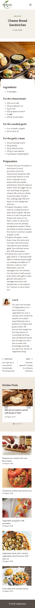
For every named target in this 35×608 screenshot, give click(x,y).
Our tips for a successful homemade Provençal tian (8, 365)
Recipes (17, 16)
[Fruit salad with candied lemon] (17, 576)
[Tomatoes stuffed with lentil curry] (17, 478)
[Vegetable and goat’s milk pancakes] (17, 508)
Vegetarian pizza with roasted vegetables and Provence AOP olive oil (15, 556)
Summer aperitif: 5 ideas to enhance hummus (26, 365)
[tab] (13, 423)
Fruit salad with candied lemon (15, 588)
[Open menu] (30, 5)
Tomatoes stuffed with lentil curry (17, 491)
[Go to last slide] (6, 406)
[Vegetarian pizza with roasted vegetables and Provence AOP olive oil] (17, 540)
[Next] (29, 406)
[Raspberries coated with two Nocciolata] (17, 445)
